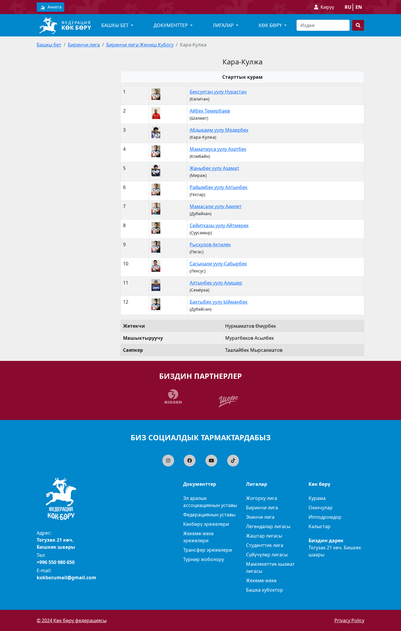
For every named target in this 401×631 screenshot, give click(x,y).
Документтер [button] (171, 25)
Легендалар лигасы (268, 526)
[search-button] (358, 25)
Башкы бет (49, 44)
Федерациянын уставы (209, 514)
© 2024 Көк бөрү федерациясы (72, 620)
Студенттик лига (264, 545)
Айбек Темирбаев (210, 111)
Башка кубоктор (264, 590)
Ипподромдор (325, 517)
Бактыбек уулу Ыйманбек (218, 302)
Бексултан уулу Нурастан (218, 91)
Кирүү (327, 7)
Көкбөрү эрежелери (206, 524)
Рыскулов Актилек (210, 244)
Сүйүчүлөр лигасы (267, 554)
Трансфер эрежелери (207, 550)
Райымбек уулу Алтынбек (218, 187)
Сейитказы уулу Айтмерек (219, 225)
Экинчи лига (260, 517)
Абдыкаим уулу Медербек (219, 130)
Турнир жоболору (203, 559)
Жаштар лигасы (264, 536)
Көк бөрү (76, 27)
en (358, 7)
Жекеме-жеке (261, 580)
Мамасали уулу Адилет (216, 206)
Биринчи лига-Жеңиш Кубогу (139, 44)
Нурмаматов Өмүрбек (250, 326)
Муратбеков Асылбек (249, 338)
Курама (317, 498)
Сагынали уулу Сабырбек (218, 263)
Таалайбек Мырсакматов (253, 350)
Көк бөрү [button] (271, 25)
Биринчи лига (84, 44)
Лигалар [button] (224, 25)
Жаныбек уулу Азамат (214, 168)
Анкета (54, 7)
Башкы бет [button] (115, 25)
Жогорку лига (261, 498)
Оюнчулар (321, 507)
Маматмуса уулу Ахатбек (218, 149)
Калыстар (320, 526)
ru (348, 7)
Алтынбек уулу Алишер (216, 282)
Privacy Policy (349, 620)
